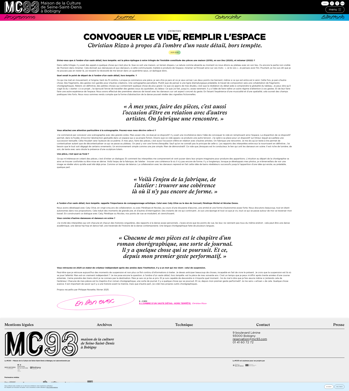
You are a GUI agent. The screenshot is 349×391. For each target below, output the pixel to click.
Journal (125, 17)
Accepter (329, 386)
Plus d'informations (52, 387)
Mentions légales (19, 324)
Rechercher (332, 3)
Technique (184, 324)
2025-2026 (174, 52)
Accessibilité (337, 3)
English (342, 3)
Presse (338, 324)
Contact (263, 324)
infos (325, 3)
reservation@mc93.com (250, 339)
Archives (104, 324)
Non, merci (339, 386)
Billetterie (333, 17)
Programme (20, 17)
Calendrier (227, 17)
